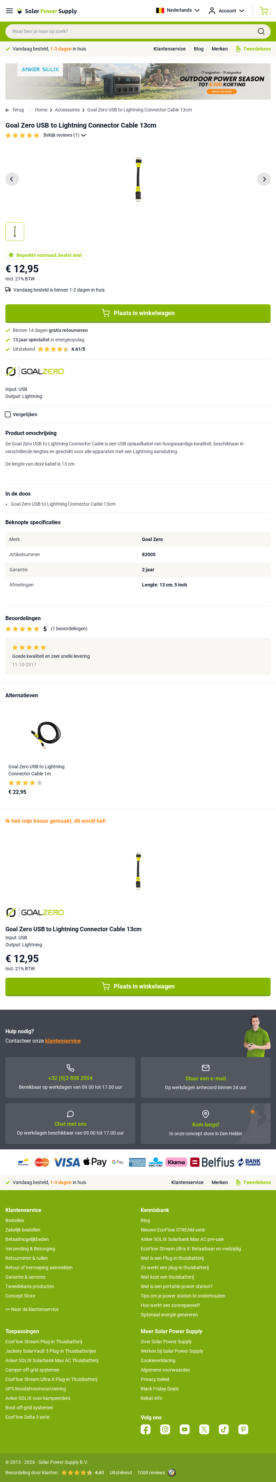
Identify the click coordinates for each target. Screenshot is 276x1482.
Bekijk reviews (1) (61, 135)
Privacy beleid (155, 1379)
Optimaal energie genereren (169, 1314)
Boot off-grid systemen (29, 1407)
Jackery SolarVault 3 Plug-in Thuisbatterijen (50, 1351)
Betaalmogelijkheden (27, 1239)
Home (41, 109)
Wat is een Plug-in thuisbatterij (172, 1258)
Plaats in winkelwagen (144, 312)
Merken (220, 49)
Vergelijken (25, 414)
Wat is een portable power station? (177, 1286)
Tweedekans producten (29, 1286)
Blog (199, 49)
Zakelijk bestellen (22, 1230)
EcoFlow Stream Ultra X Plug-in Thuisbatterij (51, 1379)
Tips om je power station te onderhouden (183, 1296)
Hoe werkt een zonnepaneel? (170, 1305)
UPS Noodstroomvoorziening (35, 1388)
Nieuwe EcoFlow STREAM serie (173, 1230)
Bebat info (151, 1398)
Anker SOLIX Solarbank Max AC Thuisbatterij (51, 1360)
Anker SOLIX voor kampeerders (37, 1398)
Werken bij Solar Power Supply (172, 1351)
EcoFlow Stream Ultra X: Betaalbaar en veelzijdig (191, 1248)
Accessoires (67, 109)
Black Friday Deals (160, 1388)
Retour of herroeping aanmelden (39, 1267)
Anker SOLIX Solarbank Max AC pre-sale (182, 1239)
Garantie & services (25, 1277)
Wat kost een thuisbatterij (167, 1277)
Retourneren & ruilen (26, 1258)
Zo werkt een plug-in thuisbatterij (175, 1267)
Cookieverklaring (158, 1360)
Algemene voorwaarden (165, 1370)
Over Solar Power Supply (166, 1341)
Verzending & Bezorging (30, 1248)
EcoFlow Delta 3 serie (27, 1417)
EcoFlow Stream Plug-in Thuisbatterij (43, 1341)
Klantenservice (169, 49)
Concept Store (20, 1296)
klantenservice (63, 1041)
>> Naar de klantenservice (32, 1309)
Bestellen (14, 1220)
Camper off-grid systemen (32, 1370)
